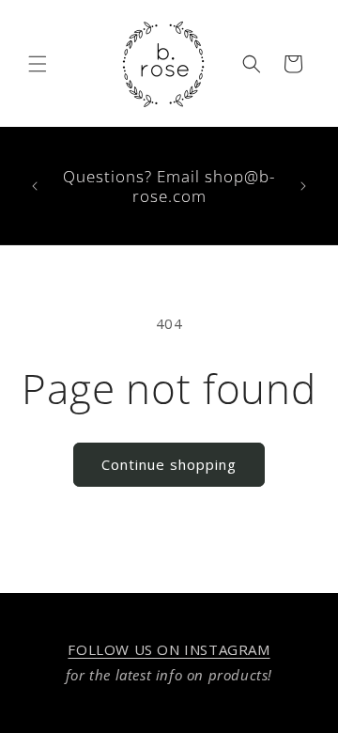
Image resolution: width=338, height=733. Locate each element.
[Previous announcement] (34, 186)
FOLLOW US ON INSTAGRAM (168, 649)
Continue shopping (169, 464)
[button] (37, 64)
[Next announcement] (303, 186)
